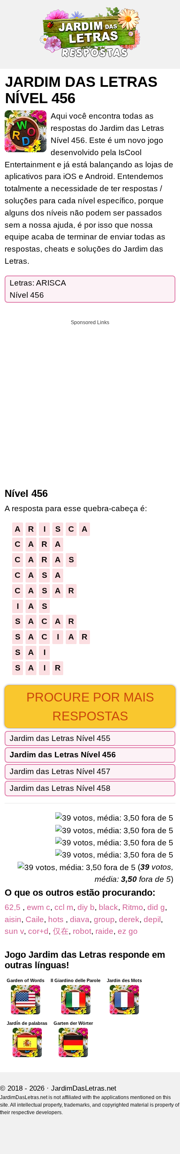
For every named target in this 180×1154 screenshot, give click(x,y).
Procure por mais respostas (90, 706)
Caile (35, 919)
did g (156, 907)
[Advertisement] (90, 401)
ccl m (63, 907)
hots (57, 919)
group (104, 919)
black (108, 907)
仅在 (61, 931)
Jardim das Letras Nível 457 (60, 771)
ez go (128, 931)
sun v (14, 931)
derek (129, 919)
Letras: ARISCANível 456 (38, 288)
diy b (86, 907)
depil (152, 919)
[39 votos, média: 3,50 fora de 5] (114, 818)
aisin (13, 919)
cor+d (38, 931)
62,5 (14, 907)
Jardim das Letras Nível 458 (60, 788)
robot (82, 931)
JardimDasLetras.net (83, 1088)
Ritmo (132, 907)
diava (80, 919)
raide (104, 931)
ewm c (38, 907)
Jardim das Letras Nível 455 (60, 738)
